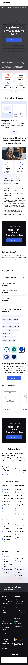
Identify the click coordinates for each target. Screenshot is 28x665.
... (18, 658)
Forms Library (5, 609)
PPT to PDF (7, 501)
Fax (18, 534)
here (15, 589)
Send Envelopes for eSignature (8, 532)
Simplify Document (7, 560)
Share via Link (20, 528)
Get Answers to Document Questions (8, 571)
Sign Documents (6, 603)
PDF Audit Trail (21, 555)
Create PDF (20, 492)
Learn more (14, 378)
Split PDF (19, 501)
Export (18, 572)
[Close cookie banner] (25, 658)
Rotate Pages (20, 508)
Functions (4, 612)
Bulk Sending (7, 544)
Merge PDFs (20, 505)
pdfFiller (4, 625)
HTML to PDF (7, 508)
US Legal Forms (6, 627)
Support (16, 609)
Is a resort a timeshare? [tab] (9, 277)
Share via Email (21, 531)
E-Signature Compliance (20, 607)
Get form (14, 240)
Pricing (3, 607)
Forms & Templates (7, 601)
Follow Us (5, 648)
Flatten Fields (20, 498)
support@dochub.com (7, 641)
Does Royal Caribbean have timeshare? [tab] (10, 291)
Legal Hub (17, 605)
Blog (3, 621)
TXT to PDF (7, 492)
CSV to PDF (7, 505)
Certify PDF (20, 558)
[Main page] (6, 3)
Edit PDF (19, 489)
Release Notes (18, 610)
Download (19, 575)
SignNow (4, 629)
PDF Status (20, 538)
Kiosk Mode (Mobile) (7, 540)
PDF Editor (4, 599)
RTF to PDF (7, 511)
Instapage (4, 633)
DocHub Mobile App (7, 623)
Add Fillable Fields (21, 495)
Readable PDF (20, 566)
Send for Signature (6, 527)
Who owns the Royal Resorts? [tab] (8, 271)
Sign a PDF (7, 523)
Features (4, 610)
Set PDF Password (19, 562)
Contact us (5, 264)
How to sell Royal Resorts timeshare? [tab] (9, 284)
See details (13, 60)
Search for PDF (21, 569)
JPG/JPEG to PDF (8, 498)
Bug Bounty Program (19, 612)
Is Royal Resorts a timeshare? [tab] (7, 299)
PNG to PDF (7, 495)
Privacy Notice (18, 603)
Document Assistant (7, 555)
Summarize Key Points (8, 565)
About (16, 599)
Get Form (14, 40)
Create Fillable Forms (20, 544)
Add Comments (21, 525)
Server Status (5, 605)
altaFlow (4, 631)
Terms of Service (18, 601)
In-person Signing (8, 536)
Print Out (19, 578)
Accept (14, 661)
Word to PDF (7, 489)
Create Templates (21, 541)
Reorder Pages (21, 511)
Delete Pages (20, 514)
